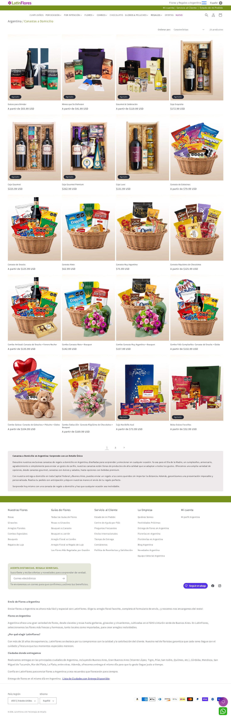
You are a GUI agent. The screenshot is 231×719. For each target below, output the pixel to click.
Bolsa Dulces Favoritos (180, 425)
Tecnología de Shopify (37, 712)
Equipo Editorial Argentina (151, 555)
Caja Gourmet (14, 184)
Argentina (15, 21)
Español (213, 3)
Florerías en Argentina (149, 533)
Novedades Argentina (149, 550)
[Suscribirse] (63, 578)
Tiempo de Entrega (104, 539)
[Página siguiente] (124, 447)
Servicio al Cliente (186, 7)
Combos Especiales (17, 533)
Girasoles (12, 522)
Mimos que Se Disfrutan (73, 104)
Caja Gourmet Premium (73, 184)
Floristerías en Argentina (150, 539)
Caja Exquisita (177, 104)
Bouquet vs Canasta (61, 528)
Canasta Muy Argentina (127, 264)
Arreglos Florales (16, 528)
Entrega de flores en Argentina (153, 528)
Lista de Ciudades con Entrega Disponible (86, 678)
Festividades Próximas (149, 522)
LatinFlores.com (21, 712)
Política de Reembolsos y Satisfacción (113, 550)
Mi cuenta (168, 7)
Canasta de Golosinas (180, 184)
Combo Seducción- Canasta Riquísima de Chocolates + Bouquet (87, 426)
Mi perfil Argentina (190, 517)
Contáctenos (100, 544)
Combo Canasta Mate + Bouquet (77, 344)
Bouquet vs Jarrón (60, 533)
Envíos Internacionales (106, 533)
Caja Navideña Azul (125, 425)
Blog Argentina (145, 544)
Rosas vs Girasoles (60, 522)
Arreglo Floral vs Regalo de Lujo (67, 544)
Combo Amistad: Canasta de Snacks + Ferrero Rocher (32, 344)
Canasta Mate (68, 264)
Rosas (11, 517)
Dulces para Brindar (17, 104)
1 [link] (107, 447)
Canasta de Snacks (16, 264)
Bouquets (13, 539)
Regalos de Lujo (16, 544)
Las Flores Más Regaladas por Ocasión (70, 550)
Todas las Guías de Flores (64, 517)
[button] (54, 15)
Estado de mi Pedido (211, 7)
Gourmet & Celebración (127, 104)
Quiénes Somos (146, 517)
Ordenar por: (164, 29)
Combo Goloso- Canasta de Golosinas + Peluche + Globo (34, 425)
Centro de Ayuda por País (107, 522)
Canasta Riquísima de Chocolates (185, 264)
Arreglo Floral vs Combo (63, 539)
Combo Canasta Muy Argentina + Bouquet (135, 344)
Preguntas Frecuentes (105, 528)
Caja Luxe (120, 184)
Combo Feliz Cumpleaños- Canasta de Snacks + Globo (195, 344)
